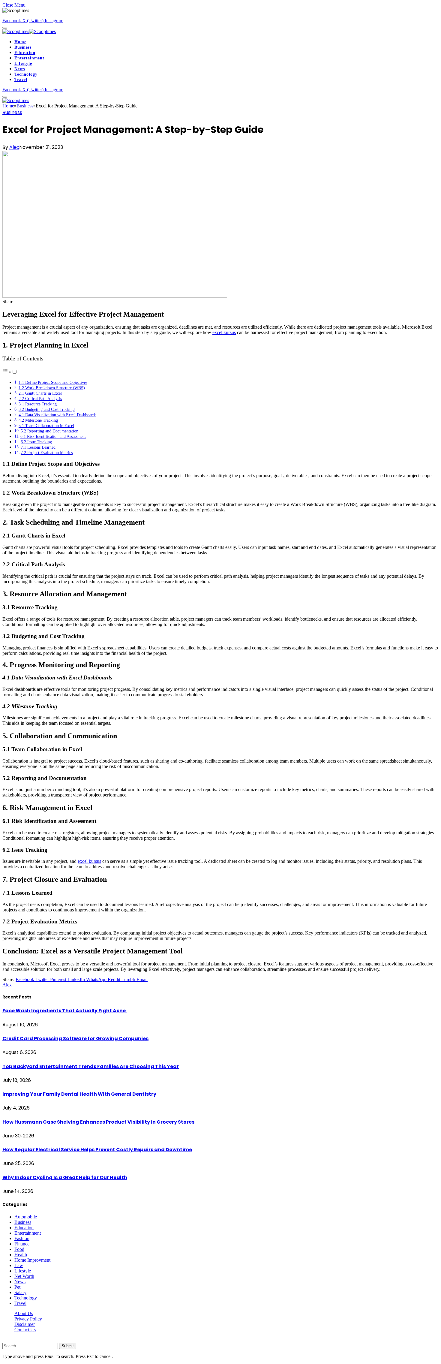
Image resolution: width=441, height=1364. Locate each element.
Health (20, 1254)
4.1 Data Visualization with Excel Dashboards (57, 414)
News (19, 69)
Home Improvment (32, 1260)
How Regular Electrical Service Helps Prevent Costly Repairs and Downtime (97, 1149)
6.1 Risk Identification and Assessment (53, 436)
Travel (20, 79)
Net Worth (24, 1276)
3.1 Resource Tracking (38, 404)
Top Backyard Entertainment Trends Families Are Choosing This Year (90, 1066)
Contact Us (25, 1329)
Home (20, 42)
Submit (68, 1346)
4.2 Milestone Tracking (38, 420)
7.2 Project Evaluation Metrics (47, 452)
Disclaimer (24, 1324)
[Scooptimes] (29, 31)
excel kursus (224, 332)
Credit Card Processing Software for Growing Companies (75, 1038)
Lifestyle (23, 63)
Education (24, 52)
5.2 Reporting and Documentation (49, 431)
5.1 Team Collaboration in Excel (46, 425)
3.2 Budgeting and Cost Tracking (47, 409)
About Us (23, 1313)
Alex (14, 147)
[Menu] (4, 28)
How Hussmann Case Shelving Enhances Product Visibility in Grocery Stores (98, 1122)
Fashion (21, 1238)
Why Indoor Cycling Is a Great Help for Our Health (64, 1177)
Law (18, 1265)
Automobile (25, 1216)
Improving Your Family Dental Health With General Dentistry (79, 1094)
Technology (25, 74)
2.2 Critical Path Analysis (40, 398)
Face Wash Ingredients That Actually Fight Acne (64, 1010)
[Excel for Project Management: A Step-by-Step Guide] (114, 296)
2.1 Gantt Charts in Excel (40, 393)
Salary (20, 1292)
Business (23, 47)
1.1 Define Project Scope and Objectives (53, 382)
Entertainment (29, 58)
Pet (17, 1287)
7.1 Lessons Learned (38, 447)
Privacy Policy (28, 1318)
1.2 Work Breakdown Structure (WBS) (52, 387)
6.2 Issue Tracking (36, 441)
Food (19, 1249)
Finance (21, 1243)
